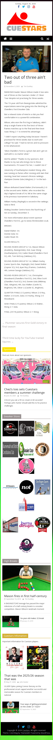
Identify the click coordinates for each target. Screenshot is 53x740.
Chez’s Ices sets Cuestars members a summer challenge (24, 390)
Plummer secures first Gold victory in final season (24, 324)
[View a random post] (48, 38)
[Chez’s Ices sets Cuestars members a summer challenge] (26, 360)
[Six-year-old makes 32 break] (10, 617)
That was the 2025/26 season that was (24, 677)
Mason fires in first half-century (25, 596)
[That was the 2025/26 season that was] (26, 646)
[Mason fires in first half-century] (26, 566)
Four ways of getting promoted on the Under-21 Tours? (33, 705)
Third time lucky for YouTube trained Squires (23, 339)
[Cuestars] (5, 39)
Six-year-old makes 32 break (32, 618)
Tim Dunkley (28, 86)
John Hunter (24, 682)
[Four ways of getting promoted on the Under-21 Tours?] (10, 703)
